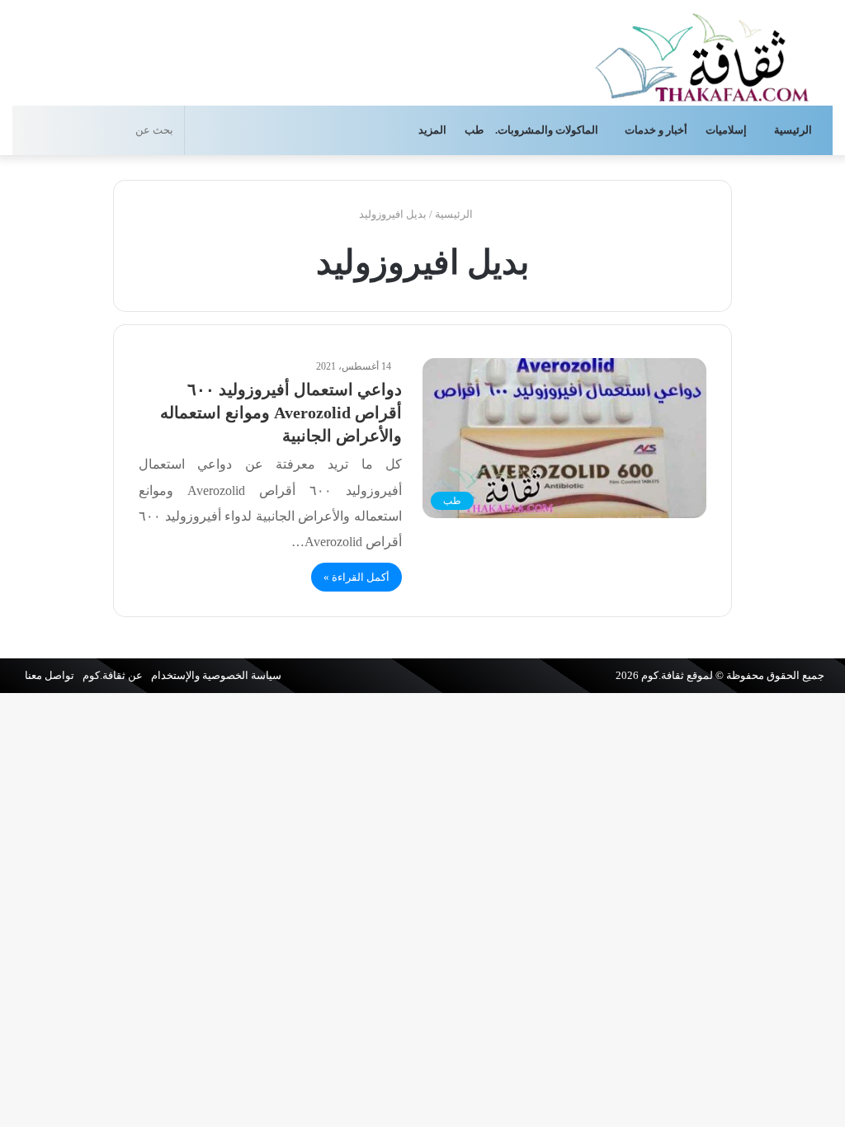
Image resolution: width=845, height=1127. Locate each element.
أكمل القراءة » (356, 577)
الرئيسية (794, 130)
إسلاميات (727, 130)
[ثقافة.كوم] (702, 54)
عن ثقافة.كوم (113, 675)
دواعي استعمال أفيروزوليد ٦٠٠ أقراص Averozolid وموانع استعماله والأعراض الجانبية (281, 412)
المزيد (432, 130)
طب (474, 130)
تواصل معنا (49, 675)
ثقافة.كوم (662, 675)
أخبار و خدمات (656, 130)
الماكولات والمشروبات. (546, 130)
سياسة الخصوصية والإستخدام (216, 675)
